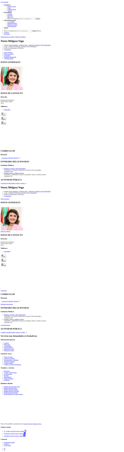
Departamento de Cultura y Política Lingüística (13, 37)
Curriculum (4, 290)
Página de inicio (11, 6)
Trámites (9, 11)
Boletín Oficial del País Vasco (12, 386)
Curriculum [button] (7, 55)
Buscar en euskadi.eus (13, 18)
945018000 (7, 109)
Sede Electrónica (11, 26)
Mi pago (6, 375)
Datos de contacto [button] (9, 54)
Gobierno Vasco (11, 9)
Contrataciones (8, 374)
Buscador (9, 15)
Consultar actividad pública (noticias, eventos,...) (13, 183)
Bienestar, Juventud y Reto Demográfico (40, 45)
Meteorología (7, 377)
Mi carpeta (7, 34)
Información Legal (9, 349)
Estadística (7, 380)
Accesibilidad (11, 22)
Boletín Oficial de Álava (10, 388)
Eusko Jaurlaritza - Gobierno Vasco (18, 45)
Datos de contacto (5, 231)
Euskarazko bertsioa (9, 442)
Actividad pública (5, 325)
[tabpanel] (62, 75)
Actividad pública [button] (8, 58)
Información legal (12, 23)
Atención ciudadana (9, 361)
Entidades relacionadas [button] (10, 57)
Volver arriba (7, 445)
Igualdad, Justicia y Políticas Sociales (14, 173)
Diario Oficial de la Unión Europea (13, 394)
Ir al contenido (4, 2)
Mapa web (10, 17)
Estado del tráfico (8, 378)
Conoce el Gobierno (9, 358)
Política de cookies (12, 25)
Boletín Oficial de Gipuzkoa (11, 391)
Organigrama (7, 49)
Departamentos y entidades (11, 360)
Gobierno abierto (8, 363)
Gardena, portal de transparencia (12, 364)
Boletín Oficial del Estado (11, 392)
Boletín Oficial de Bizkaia (11, 389)
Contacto (9, 14)
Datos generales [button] (8, 52)
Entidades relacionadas (7, 304)
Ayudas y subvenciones (10, 372)
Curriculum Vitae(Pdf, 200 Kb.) (10, 158)
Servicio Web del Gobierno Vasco (32, 424)
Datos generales (5, 199)
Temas (9, 8)
